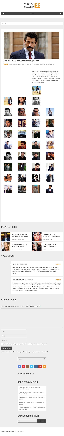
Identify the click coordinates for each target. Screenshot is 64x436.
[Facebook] (19, 366)
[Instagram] (27, 366)
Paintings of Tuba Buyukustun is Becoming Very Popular (51, 235)
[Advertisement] (18, 82)
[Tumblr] (36, 366)
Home (4, 23)
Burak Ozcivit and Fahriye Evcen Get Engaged (49, 245)
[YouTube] (40, 366)
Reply (59, 264)
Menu (32, 13)
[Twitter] (31, 366)
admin (29, 64)
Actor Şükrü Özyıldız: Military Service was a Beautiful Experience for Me (21, 235)
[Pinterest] (23, 366)
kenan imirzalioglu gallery (50, 64)
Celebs (5, 64)
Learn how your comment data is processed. (35, 352)
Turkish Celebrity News (7, 431)
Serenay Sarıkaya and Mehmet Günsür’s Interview (19, 245)
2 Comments (22, 64)
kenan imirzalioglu (38, 64)
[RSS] (44, 366)
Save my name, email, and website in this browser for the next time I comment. (25, 344)
